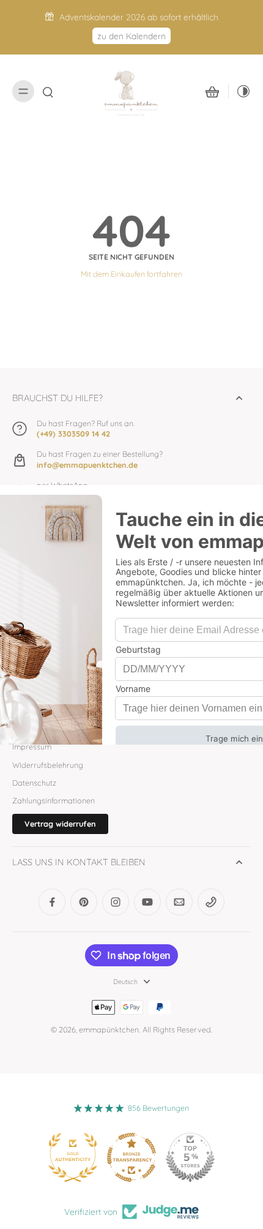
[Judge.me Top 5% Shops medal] (190, 1157)
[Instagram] (115, 902)
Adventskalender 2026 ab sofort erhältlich (138, 17)
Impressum (31, 746)
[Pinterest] (83, 902)
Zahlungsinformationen (53, 800)
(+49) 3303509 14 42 (73, 433)
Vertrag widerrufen (60, 824)
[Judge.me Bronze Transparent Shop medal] (131, 1157)
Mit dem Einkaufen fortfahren (131, 274)
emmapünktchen (109, 1029)
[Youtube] (147, 902)
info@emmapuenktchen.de (87, 465)
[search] (47, 91)
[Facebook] (52, 902)
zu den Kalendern (131, 36)
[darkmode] (240, 91)
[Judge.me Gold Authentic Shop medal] (72, 1157)
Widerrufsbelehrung (47, 765)
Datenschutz (34, 782)
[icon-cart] (212, 91)
